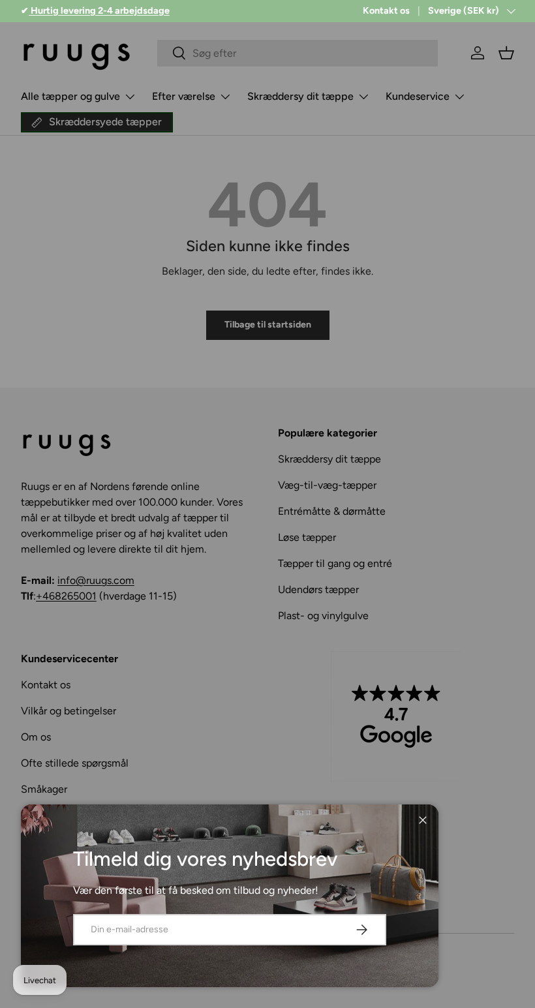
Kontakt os (386, 10)
